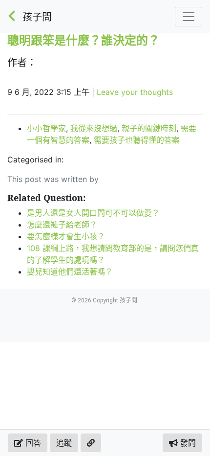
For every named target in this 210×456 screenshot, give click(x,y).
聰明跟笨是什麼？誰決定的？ (83, 40)
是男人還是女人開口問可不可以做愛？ (93, 213)
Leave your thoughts (135, 92)
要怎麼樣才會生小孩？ (66, 236)
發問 (187, 443)
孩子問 (37, 17)
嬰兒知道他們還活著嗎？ (70, 271)
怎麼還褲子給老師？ (62, 224)
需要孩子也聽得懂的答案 (137, 140)
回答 (32, 443)
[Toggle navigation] (188, 16)
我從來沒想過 (93, 128)
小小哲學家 (46, 128)
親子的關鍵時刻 (149, 128)
